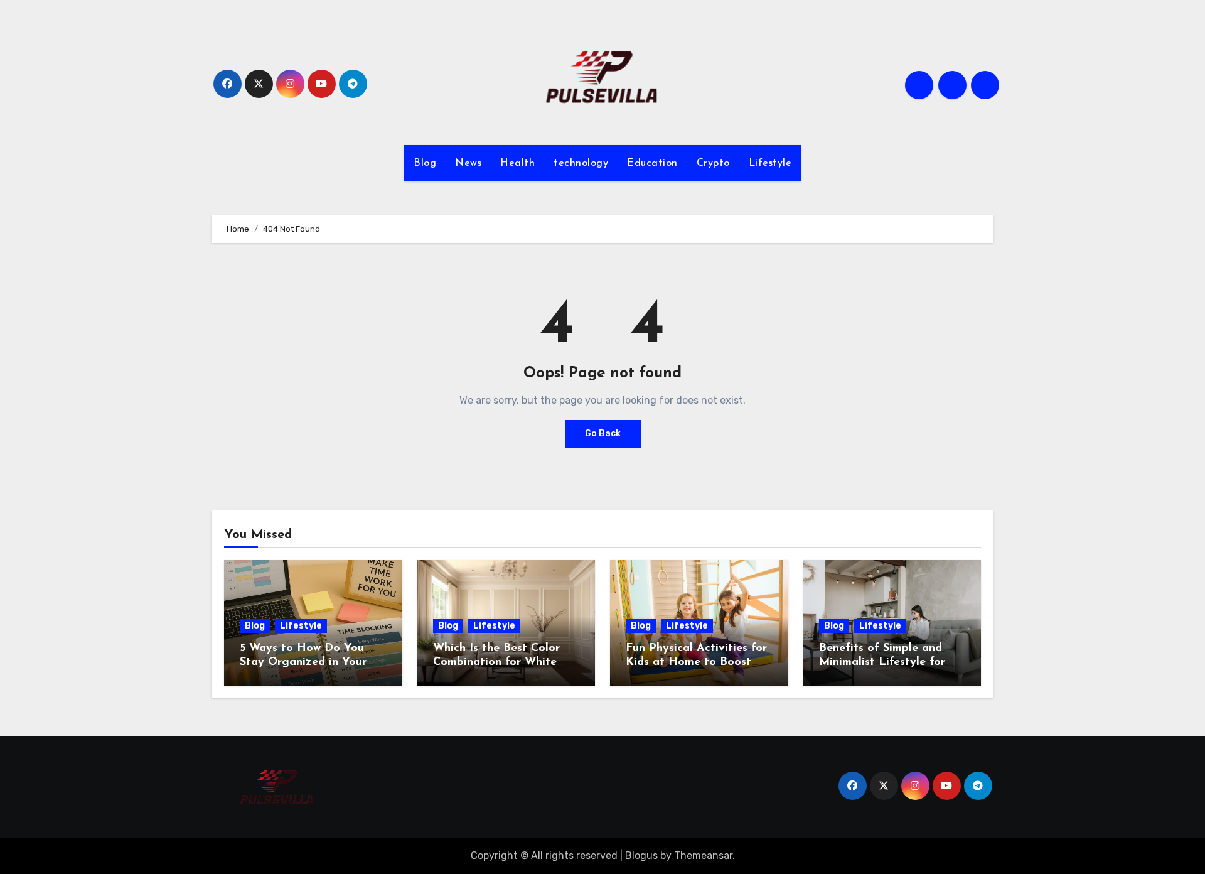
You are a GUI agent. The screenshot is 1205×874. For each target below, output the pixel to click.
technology (581, 163)
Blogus (641, 855)
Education (652, 163)
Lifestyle (770, 163)
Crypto (713, 163)
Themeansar (703, 855)
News (468, 163)
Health (517, 163)
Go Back (603, 433)
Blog (425, 163)
